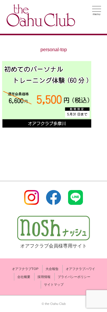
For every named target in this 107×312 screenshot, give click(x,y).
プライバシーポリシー (74, 277)
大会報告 (52, 269)
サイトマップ (54, 284)
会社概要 (23, 277)
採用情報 (44, 277)
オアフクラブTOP (25, 269)
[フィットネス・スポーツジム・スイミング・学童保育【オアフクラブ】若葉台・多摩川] (40, 24)
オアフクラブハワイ (80, 269)
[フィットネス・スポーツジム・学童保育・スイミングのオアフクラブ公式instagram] (31, 201)
